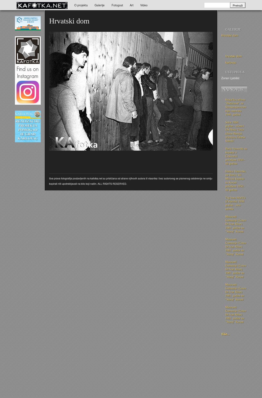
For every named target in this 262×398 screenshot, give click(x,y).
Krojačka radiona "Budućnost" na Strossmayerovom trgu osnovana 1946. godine (235, 107)
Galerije (100, 5)
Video (144, 5)
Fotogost (117, 5)
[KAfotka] (42, 5)
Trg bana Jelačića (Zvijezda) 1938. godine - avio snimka (235, 203)
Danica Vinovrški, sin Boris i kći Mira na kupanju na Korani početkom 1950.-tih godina (235, 180)
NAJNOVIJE (233, 89)
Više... (225, 334)
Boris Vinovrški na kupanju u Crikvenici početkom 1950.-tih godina (236, 156)
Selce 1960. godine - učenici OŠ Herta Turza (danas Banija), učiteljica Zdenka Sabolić (235, 131)
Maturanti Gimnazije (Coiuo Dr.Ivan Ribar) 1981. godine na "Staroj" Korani (235, 224)
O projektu (81, 5)
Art (131, 5)
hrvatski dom (233, 56)
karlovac (230, 62)
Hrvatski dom (229, 35)
